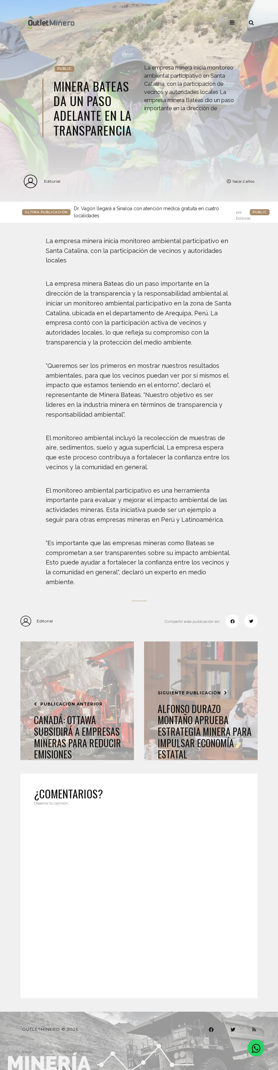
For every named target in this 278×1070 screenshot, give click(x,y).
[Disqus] (139, 898)
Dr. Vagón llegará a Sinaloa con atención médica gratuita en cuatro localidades (162, 212)
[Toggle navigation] (232, 22)
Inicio (27, 1051)
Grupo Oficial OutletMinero (67, 1051)
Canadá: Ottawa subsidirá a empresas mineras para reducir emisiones (77, 737)
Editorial (52, 181)
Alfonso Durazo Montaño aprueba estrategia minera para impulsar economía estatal (205, 731)
